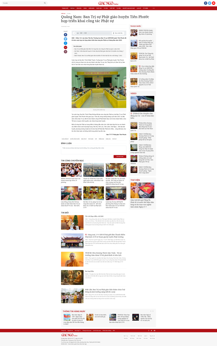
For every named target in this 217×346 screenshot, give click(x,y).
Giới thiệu (146, 336)
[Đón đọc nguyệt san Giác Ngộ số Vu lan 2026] (112, 317)
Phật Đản (126, 336)
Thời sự (72, 8)
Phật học (99, 8)
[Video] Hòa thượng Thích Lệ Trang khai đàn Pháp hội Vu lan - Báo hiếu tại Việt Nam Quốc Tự (142, 126)
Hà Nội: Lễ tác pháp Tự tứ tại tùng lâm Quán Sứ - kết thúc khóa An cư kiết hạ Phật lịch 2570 (92, 204)
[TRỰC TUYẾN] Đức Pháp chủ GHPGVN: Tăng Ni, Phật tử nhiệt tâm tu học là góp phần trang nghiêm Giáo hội (142, 148)
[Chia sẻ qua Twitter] (65, 39)
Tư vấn (106, 8)
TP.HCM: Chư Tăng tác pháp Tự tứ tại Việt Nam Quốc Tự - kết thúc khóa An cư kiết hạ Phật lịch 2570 (142, 57)
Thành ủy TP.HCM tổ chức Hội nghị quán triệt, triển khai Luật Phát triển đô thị (93, 180)
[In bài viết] (65, 51)
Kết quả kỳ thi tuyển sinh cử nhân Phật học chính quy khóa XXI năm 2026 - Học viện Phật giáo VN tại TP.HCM (142, 44)
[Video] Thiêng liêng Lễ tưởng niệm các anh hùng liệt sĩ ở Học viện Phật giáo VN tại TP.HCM (142, 159)
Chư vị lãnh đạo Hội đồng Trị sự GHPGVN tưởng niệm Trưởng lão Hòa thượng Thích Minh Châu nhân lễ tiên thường (142, 70)
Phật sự (114, 138)
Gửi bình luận (119, 156)
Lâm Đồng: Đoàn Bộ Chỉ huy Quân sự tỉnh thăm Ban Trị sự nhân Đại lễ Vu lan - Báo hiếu (70, 204)
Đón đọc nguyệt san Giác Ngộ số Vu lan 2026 (124, 316)
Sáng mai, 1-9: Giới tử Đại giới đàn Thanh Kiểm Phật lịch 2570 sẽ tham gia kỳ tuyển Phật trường (105, 235)
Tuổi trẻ (112, 8)
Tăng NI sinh (152, 334)
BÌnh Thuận (139, 336)
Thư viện (135, 180)
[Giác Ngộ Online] (89, 333)
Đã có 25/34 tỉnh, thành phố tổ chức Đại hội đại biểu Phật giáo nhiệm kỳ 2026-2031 (142, 202)
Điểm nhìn (91, 8)
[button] (151, 317)
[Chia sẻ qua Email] (65, 47)
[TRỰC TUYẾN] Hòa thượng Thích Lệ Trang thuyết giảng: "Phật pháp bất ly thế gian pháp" (142, 137)
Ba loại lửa (89, 271)
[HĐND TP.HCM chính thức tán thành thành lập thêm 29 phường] (71, 170)
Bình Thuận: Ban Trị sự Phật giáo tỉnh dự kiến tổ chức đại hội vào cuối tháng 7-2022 (98, 55)
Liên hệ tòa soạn (97, 328)
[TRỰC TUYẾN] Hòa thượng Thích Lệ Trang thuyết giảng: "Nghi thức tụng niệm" (146, 170)
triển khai (101, 138)
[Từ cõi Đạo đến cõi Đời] (72, 222)
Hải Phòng (132, 336)
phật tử (145, 334)
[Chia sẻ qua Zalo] (65, 43)
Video (85, 8)
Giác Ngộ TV (78, 328)
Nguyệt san (70, 328)
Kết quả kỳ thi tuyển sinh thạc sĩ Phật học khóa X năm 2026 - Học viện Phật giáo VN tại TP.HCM (73, 318)
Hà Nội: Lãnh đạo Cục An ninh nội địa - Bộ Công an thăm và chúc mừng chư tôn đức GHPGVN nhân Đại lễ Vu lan (115, 181)
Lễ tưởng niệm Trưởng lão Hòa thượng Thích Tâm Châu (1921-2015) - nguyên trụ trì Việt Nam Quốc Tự (142, 82)
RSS (114, 328)
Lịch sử (139, 8)
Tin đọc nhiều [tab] (135, 26)
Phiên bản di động (107, 328)
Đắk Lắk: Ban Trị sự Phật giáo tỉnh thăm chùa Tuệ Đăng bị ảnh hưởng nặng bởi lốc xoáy (105, 290)
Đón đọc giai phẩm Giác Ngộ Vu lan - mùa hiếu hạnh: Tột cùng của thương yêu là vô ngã (142, 318)
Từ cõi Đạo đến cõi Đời (94, 216)
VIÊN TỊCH (140, 334)
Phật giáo (90, 138)
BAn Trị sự (126, 334)
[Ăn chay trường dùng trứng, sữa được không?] (89, 317)
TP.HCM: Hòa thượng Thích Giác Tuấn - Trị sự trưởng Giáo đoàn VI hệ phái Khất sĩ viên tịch (103, 254)
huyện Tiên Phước (75, 138)
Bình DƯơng (152, 336)
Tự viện (119, 8)
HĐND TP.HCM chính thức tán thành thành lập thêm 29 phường (70, 180)
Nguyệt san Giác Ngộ (129, 8)
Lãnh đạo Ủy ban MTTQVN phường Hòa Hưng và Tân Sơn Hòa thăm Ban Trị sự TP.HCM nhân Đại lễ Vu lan (115, 204)
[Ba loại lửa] (72, 277)
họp (96, 138)
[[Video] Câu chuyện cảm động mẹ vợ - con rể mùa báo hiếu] (142, 104)
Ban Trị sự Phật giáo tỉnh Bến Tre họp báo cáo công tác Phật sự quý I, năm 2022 (97, 49)
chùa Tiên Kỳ (65, 138)
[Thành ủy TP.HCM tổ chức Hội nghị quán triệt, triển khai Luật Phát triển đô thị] (93, 170)
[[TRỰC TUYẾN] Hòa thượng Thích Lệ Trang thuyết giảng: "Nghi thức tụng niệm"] (134, 169)
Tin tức (69, 13)
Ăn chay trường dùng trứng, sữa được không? (100, 316)
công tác (108, 138)
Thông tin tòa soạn (86, 328)
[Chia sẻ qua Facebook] (65, 34)
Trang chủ (65, 8)
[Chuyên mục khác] (153, 8)
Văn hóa (79, 8)
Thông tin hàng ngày (74, 311)
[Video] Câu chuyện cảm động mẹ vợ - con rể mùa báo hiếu (142, 115)
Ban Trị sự (84, 138)
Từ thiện (145, 8)
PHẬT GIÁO (132, 334)
